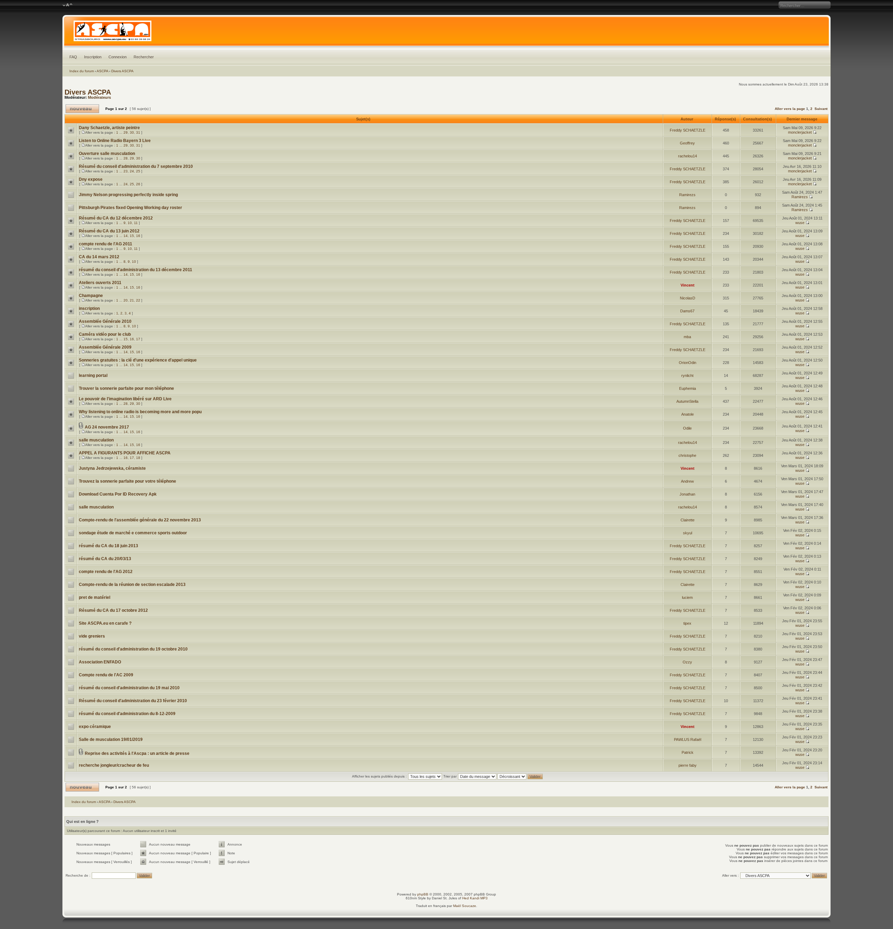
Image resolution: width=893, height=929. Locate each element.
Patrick (687, 752)
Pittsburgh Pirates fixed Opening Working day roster (130, 207)
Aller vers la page (790, 109)
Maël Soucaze (464, 906)
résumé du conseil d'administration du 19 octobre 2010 (133, 649)
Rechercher (144, 57)
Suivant (821, 109)
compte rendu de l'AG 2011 (105, 243)
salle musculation (96, 440)
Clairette (688, 520)
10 (130, 223)
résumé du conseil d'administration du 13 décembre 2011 (135, 269)
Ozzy (687, 662)
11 (136, 223)
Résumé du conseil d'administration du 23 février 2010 (133, 700)
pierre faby (687, 765)
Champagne (91, 295)
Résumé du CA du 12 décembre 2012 (116, 218)
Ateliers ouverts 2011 (100, 282)
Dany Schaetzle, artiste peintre (109, 127)
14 (125, 236)
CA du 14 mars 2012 (99, 256)
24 (132, 171)
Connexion (117, 57)
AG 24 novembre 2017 (107, 427)
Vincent (688, 285)
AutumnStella (687, 401)
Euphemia (687, 388)
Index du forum (81, 71)
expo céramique (95, 726)
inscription (89, 308)
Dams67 (687, 311)
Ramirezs (687, 195)
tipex (687, 623)
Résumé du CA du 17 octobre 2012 (113, 610)
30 (132, 132)
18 (138, 458)
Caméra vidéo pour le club (105, 334)
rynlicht (687, 375)
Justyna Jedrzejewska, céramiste (112, 468)
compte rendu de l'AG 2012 (106, 571)
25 (138, 171)
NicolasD (687, 298)
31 (138, 132)
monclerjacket (800, 132)
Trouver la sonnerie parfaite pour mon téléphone (126, 388)
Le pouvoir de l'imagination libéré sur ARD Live (125, 398)
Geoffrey (687, 143)
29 (125, 132)
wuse (799, 223)
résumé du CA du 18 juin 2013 (108, 545)
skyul (687, 533)
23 (125, 171)
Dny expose (91, 179)
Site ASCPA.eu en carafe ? (105, 623)
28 (125, 158)
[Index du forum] (446, 33)
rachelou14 (687, 156)
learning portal (93, 375)
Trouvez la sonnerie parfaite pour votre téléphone (127, 481)
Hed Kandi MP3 (475, 898)
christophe (687, 455)
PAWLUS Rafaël (687, 739)
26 (138, 184)
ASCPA (102, 71)
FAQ (73, 57)
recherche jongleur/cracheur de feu (114, 765)
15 (132, 236)
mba (687, 337)
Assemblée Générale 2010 (105, 321)
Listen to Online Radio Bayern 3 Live (115, 140)
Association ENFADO (100, 662)
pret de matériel (94, 597)
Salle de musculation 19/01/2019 (111, 739)
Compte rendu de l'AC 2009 (106, 674)
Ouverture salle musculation (107, 153)
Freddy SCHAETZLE (687, 130)
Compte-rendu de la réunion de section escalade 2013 (132, 584)
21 (132, 300)
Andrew (687, 481)
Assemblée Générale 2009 (105, 347)
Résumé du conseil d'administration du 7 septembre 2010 (136, 166)
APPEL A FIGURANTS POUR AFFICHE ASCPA (125, 453)
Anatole (687, 414)
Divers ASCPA (122, 71)
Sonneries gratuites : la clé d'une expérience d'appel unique (138, 360)
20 (125, 300)
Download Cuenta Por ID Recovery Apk (118, 494)
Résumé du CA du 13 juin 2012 (109, 231)
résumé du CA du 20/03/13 (105, 558)
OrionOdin (687, 363)
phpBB (422, 894)
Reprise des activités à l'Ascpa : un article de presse (137, 753)
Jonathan (687, 494)
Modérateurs (99, 97)
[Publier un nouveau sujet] (82, 108)
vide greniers (92, 636)
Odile (687, 428)
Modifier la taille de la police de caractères (67, 5)
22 (138, 300)
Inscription (93, 57)
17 (138, 339)
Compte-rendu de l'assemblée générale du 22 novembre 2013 (140, 520)
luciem (687, 597)
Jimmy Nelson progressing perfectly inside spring (128, 194)
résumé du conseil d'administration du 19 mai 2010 (129, 687)
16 (138, 236)
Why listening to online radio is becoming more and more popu (140, 411)
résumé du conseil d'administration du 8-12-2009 (127, 713)
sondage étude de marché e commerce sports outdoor (133, 532)
